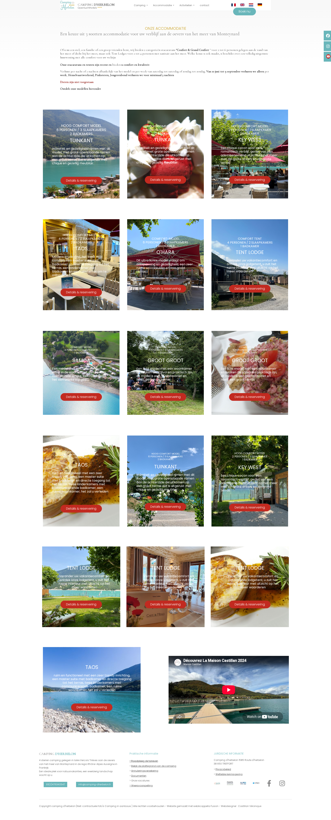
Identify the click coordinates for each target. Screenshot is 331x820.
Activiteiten (186, 5)
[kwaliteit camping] (217, 783)
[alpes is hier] (243, 783)
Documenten (138, 775)
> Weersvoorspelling (141, 785)
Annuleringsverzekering (144, 770)
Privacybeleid (223, 769)
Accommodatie (162, 5)
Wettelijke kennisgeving (229, 774)
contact (204, 5)
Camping (140, 5)
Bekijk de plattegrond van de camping (153, 766)
